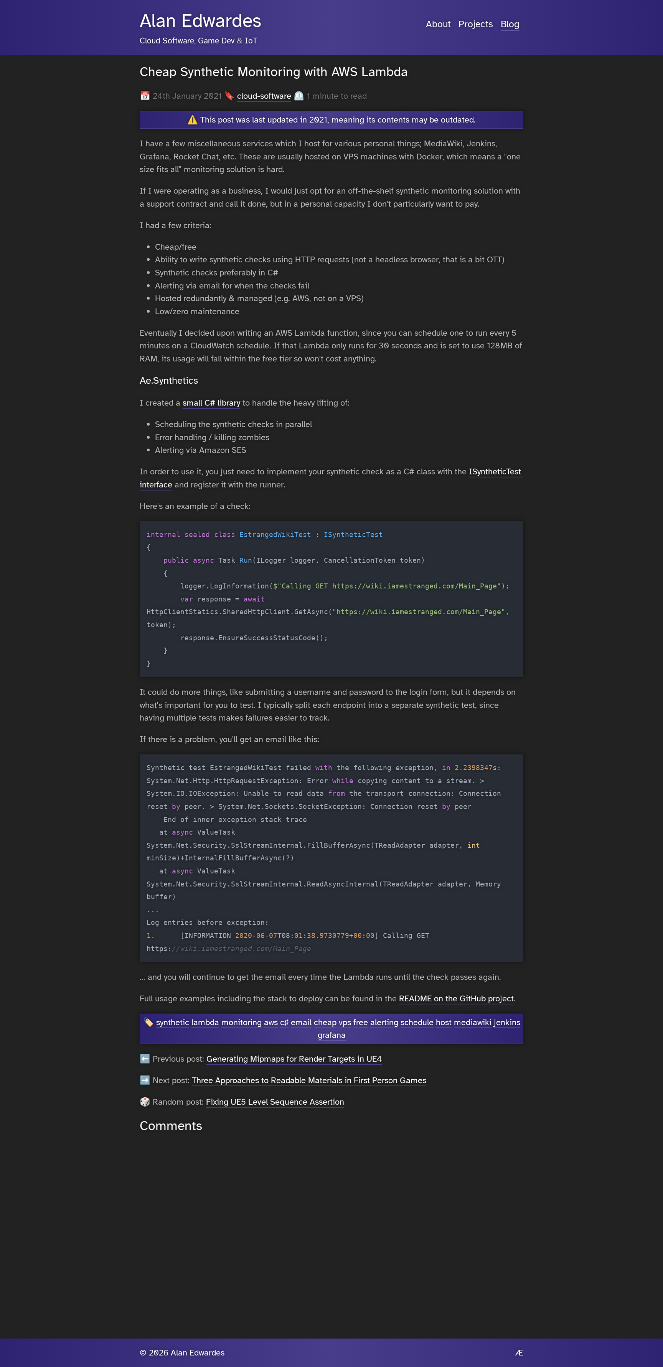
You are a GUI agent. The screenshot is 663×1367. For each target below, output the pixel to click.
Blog (510, 24)
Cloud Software (167, 41)
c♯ (284, 1022)
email (301, 1022)
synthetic (172, 1022)
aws (271, 1022)
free (360, 1022)
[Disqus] (331, 1231)
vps (345, 1022)
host (444, 1022)
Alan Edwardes (200, 20)
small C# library (211, 403)
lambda (205, 1022)
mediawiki (472, 1022)
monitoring (241, 1022)
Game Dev (216, 41)
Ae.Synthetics (169, 380)
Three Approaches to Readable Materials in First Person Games (309, 1080)
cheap (325, 1022)
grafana (332, 1035)
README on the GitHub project (456, 998)
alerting (384, 1022)
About (438, 24)
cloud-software (264, 96)
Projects (475, 24)
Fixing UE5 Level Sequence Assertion (275, 1102)
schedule (417, 1022)
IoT (251, 41)
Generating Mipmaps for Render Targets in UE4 (294, 1059)
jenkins (507, 1022)
